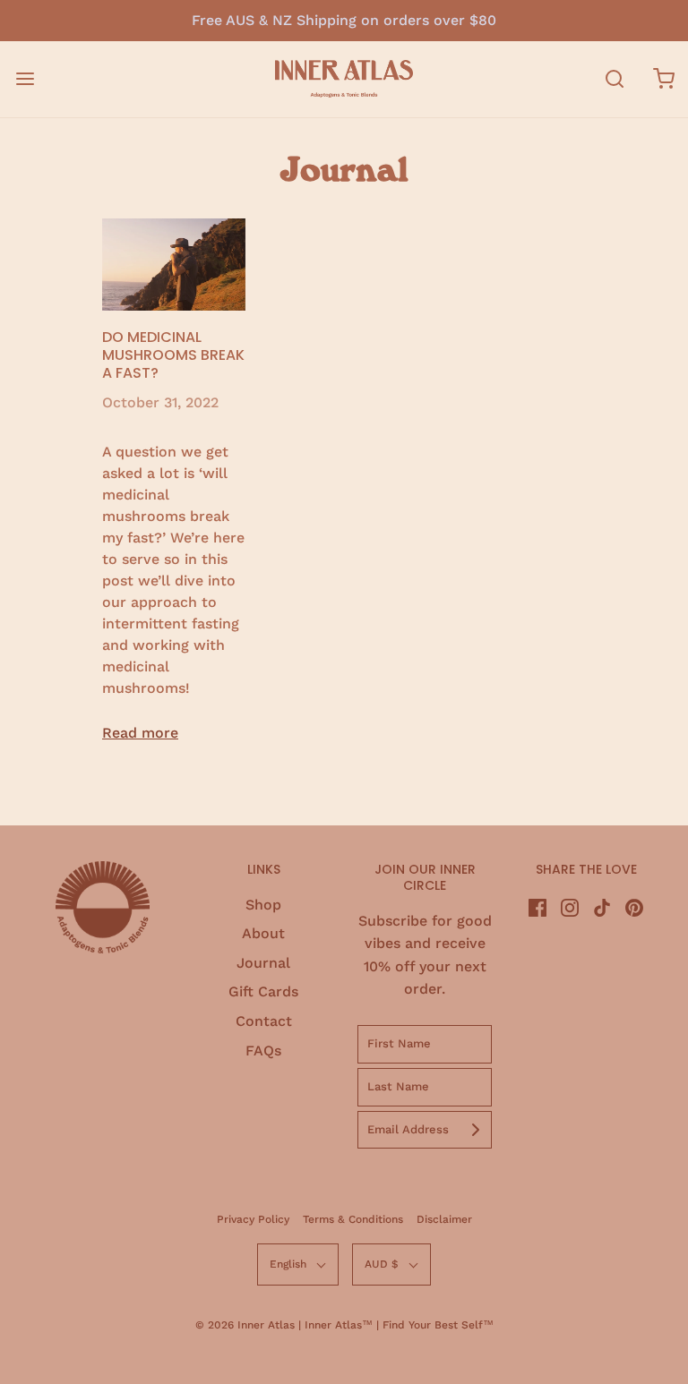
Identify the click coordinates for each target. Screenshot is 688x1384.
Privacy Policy (253, 1219)
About (263, 933)
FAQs (263, 1050)
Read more (140, 732)
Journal (263, 962)
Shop (263, 904)
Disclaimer (444, 1219)
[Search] (614, 79)
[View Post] (173, 265)
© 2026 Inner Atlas (246, 1325)
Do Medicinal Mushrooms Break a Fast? (173, 355)
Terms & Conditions (353, 1219)
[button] (298, 1264)
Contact (264, 1020)
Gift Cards (263, 991)
